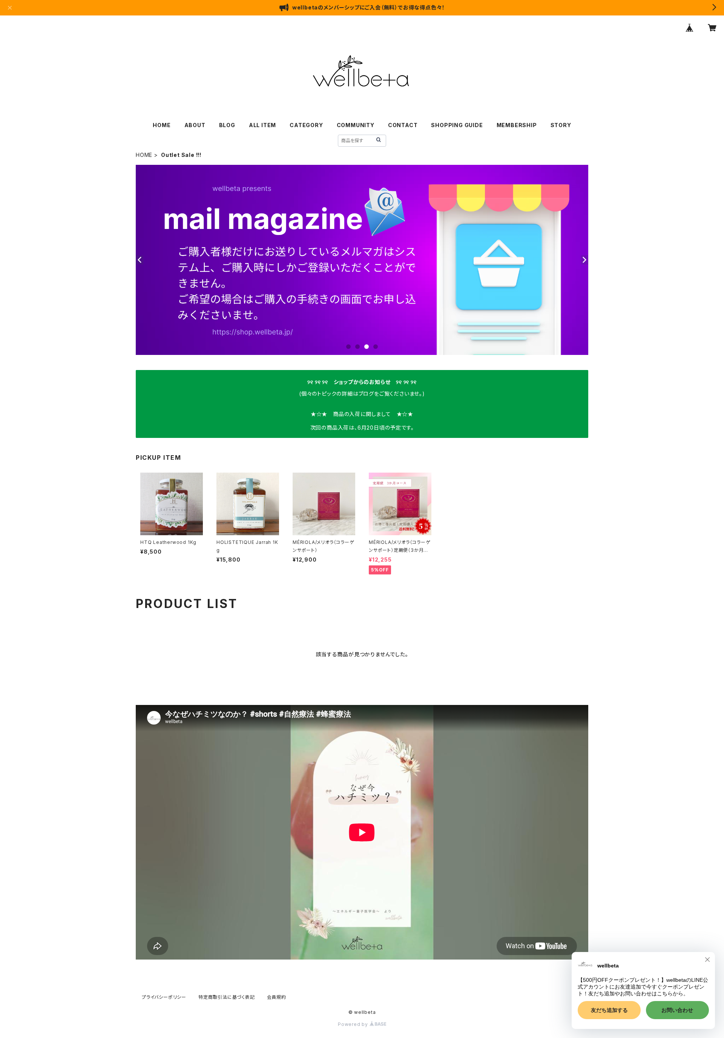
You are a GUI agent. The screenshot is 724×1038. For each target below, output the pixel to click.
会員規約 (276, 997)
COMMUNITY (355, 125)
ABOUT (195, 125)
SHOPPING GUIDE (457, 125)
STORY (561, 125)
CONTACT (403, 125)
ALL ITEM (262, 125)
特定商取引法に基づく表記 (226, 997)
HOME (161, 125)
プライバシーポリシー (164, 997)
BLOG (227, 125)
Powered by (354, 1024)
